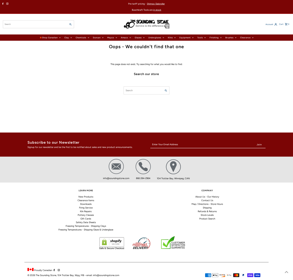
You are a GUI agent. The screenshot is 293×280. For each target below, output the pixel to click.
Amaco (124, 37)
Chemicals (81, 37)
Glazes (138, 37)
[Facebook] (3, 4)
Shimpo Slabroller (156, 3)
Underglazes (154, 37)
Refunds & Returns (207, 211)
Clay (66, 37)
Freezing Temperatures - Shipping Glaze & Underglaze (85, 229)
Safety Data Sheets (86, 222)
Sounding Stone (48, 275)
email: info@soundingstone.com (102, 275)
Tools (200, 37)
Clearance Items (86, 200)
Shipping (207, 207)
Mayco (110, 37)
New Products (85, 196)
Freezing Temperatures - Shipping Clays (86, 226)
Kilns (170, 37)
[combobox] (34, 24)
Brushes (229, 37)
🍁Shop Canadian (49, 37)
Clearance (245, 37)
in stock (157, 10)
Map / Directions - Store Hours (207, 204)
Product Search (207, 218)
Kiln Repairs (86, 211)
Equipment (185, 37)
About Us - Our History (207, 196)
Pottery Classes (86, 215)
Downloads (86, 204)
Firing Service (86, 207)
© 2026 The (33, 275)
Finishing (214, 37)
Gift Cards (85, 218)
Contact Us (207, 200)
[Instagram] (6, 4)
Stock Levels (207, 215)
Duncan (97, 37)
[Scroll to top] (286, 272)
